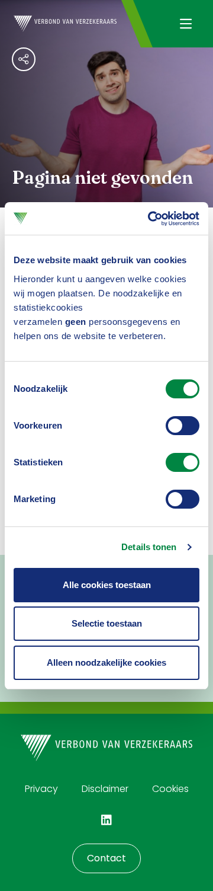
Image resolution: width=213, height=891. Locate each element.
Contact (106, 858)
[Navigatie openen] (185, 23)
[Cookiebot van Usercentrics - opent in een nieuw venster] (150, 218)
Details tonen (148, 547)
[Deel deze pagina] (24, 59)
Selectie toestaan (107, 623)
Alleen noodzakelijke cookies (106, 662)
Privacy (41, 789)
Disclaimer (105, 789)
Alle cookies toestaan (107, 585)
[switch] (182, 425)
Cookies (170, 789)
